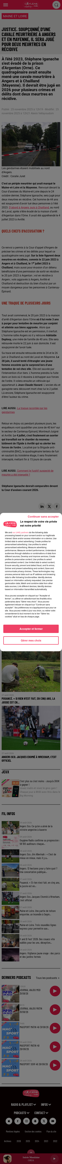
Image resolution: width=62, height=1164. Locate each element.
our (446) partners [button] (20, 532)
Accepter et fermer (31, 629)
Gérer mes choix (31, 640)
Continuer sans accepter (43, 516)
